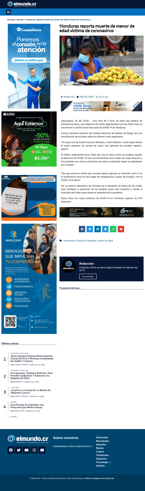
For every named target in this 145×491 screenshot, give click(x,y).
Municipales (102, 441)
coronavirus (69, 240)
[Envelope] (42, 450)
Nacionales (102, 437)
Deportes (101, 444)
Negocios (101, 458)
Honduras (92, 240)
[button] (8, 12)
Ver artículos (88, 276)
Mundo (20, 20)
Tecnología (102, 462)
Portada (11, 20)
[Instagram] (34, 450)
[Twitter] (18, 450)
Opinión (100, 466)
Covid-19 (81, 240)
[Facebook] (10, 450)
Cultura (100, 451)
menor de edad (105, 240)
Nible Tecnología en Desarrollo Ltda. (100, 478)
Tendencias (102, 455)
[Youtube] (26, 450)
